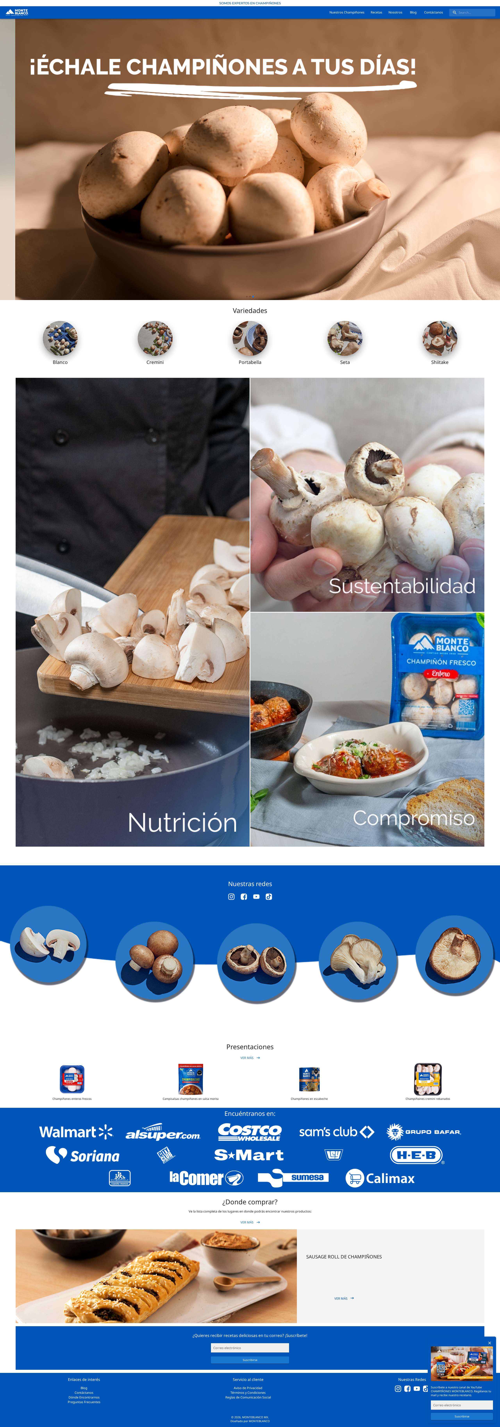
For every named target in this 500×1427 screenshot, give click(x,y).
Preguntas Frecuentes (84, 1402)
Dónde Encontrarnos (84, 1397)
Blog (84, 1388)
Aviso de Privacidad (248, 1388)
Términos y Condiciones (248, 1392)
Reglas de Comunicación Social (248, 1397)
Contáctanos (84, 1392)
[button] (72, 1079)
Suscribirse (462, 1416)
